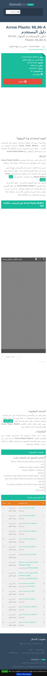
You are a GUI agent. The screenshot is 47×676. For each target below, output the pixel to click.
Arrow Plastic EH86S (28, 516)
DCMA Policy (13, 653)
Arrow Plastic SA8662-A (29, 523)
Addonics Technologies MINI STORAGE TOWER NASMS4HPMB (28, 565)
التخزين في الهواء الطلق (31, 60)
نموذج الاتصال (40, 650)
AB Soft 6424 (32, 554)
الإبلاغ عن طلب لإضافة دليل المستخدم (33, 653)
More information (24, 674)
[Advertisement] (23, 113)
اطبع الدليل (36, 74)
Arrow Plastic (32, 62)
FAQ (30, 650)
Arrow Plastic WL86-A (29, 539)
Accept (4, 671)
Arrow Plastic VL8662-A (29, 531)
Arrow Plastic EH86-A (29, 547)
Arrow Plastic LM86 (28, 508)
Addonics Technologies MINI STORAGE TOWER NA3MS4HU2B (28, 576)
